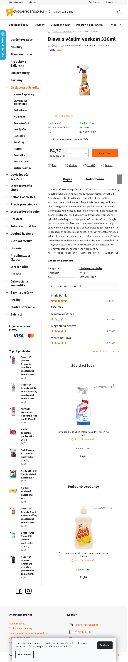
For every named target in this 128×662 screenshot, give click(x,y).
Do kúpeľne (20, 129)
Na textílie (19, 136)
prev (50, 424)
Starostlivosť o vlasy (21, 188)
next (116, 424)
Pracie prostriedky (23, 204)
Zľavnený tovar (21, 54)
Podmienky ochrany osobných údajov (28, 633)
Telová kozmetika (23, 226)
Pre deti (16, 219)
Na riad (18, 149)
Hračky (15, 300)
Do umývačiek (21, 123)
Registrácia (111, 2)
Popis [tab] (67, 179)
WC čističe (19, 116)
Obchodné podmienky (20, 628)
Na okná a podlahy (24, 94)
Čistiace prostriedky (24, 87)
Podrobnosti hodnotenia (97, 45)
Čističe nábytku (22, 168)
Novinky (16, 47)
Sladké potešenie (22, 307)
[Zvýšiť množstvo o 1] (86, 153)
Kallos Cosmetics (22, 197)
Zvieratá (16, 314)
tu (71, 646)
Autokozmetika (21, 241)
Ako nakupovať (16, 2)
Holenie (16, 248)
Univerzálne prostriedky (20, 102)
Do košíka (104, 153)
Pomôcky (19, 142)
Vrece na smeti (22, 161)
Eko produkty (20, 73)
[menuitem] (18, 25)
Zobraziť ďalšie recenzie (105, 351)
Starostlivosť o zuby (25, 212)
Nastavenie (24, 654)
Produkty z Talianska (18, 63)
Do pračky (19, 155)
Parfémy (16, 80)
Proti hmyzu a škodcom (20, 257)
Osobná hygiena (21, 233)
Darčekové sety (21, 40)
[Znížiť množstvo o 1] (70, 153)
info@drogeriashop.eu (86, 625)
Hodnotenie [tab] (94, 179)
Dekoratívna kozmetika (19, 283)
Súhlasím (105, 645)
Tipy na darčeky (21, 292)
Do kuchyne (20, 110)
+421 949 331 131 (84, 632)
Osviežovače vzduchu (19, 176)
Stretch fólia (19, 267)
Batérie (15, 274)
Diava (59, 50)
